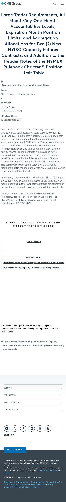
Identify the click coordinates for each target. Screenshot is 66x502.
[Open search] (54, 4)
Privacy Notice (22, 482)
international (10, 395)
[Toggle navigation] (62, 4)
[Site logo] (11, 4)
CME (41, 470)
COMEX (7, 473)
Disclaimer (8, 482)
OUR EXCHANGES (11, 409)
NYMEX (53, 470)
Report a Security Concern (29, 487)
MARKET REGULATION (12, 402)
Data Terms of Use (13, 485)
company (8, 388)
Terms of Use (52, 482)
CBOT (46, 470)
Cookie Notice (37, 482)
